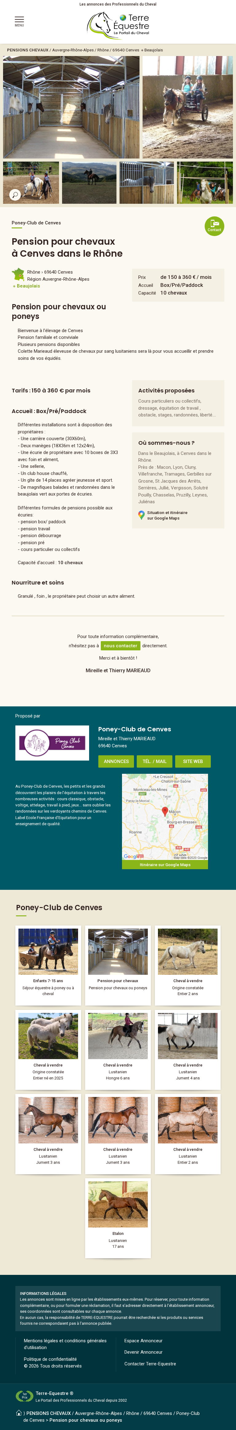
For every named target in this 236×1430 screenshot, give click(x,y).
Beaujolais (153, 49)
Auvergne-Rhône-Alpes (73, 49)
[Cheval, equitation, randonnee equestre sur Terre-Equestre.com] (118, 25)
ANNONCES (116, 761)
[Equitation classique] (48, 966)
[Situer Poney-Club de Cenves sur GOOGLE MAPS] (165, 817)
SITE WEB (193, 761)
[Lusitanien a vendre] (118, 1050)
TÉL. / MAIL (155, 761)
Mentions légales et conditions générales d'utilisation (65, 1344)
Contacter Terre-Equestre (150, 1364)
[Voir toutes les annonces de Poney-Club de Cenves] (52, 743)
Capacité (147, 293)
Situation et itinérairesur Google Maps (167, 515)
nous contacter (120, 646)
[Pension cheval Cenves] (118, 966)
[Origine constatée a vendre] (187, 966)
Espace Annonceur (143, 1341)
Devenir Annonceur (143, 1352)
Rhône (103, 49)
